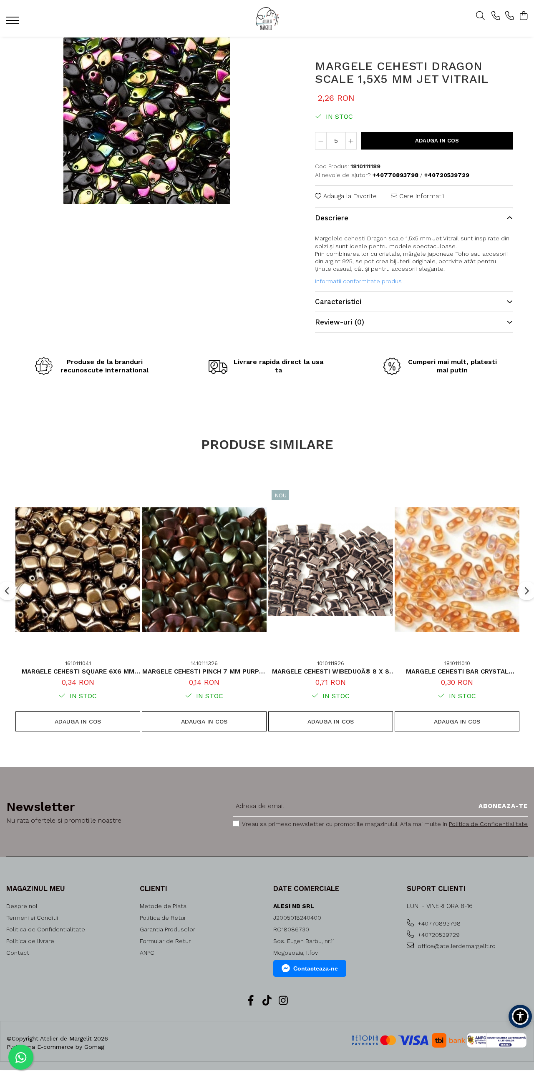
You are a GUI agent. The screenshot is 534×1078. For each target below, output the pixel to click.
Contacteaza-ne (315, 968)
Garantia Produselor (167, 929)
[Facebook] (251, 1000)
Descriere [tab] (331, 218)
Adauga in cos (437, 140)
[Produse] (13, 23)
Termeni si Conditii (32, 917)
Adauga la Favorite (349, 196)
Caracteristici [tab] (338, 301)
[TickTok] (267, 1000)
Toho (462, 253)
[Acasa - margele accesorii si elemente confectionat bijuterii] (267, 18)
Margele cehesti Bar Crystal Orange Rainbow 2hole (457, 671)
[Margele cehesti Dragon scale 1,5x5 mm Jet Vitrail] (147, 120)
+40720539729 (438, 934)
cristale (389, 253)
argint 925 (339, 261)
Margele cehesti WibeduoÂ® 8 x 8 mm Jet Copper (330, 671)
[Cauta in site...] (480, 16)
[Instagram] (283, 1000)
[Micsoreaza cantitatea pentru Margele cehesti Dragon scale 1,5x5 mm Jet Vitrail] (321, 141)
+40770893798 (438, 923)
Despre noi (21, 906)
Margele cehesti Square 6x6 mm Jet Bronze (78, 671)
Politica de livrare (30, 941)
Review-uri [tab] (339, 322)
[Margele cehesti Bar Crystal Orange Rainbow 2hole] (457, 570)
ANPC (147, 952)
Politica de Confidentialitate (488, 824)
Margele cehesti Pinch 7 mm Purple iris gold (204, 671)
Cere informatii (420, 196)
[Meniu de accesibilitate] (520, 1016)
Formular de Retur (165, 941)
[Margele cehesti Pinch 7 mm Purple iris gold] (204, 570)
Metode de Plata (163, 906)
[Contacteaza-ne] (495, 16)
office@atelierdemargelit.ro (456, 946)
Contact (17, 952)
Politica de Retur (163, 917)
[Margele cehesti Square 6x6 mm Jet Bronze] (77, 570)
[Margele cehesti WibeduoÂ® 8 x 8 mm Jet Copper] (330, 570)
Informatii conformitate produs (358, 281)
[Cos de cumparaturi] (523, 16)
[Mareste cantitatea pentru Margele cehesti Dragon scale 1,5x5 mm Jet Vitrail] (351, 141)
